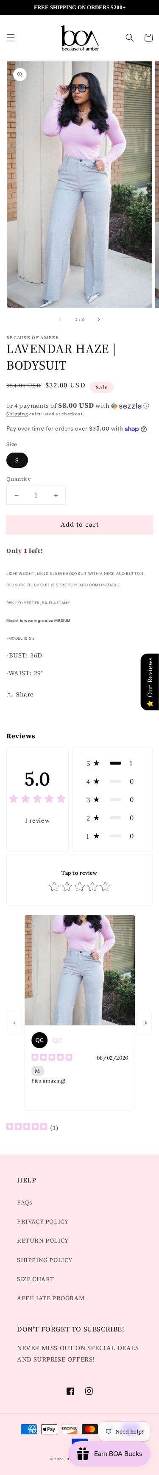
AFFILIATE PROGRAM (50, 1298)
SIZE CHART (35, 1279)
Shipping (17, 414)
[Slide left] (60, 319)
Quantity (18, 479)
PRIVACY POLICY (42, 1221)
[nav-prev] (14, 1022)
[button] (10, 37)
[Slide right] (98, 319)
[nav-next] (144, 1022)
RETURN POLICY (43, 1240)
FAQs (24, 1202)
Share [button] (24, 694)
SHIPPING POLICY (45, 1260)
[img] (37, 800)
